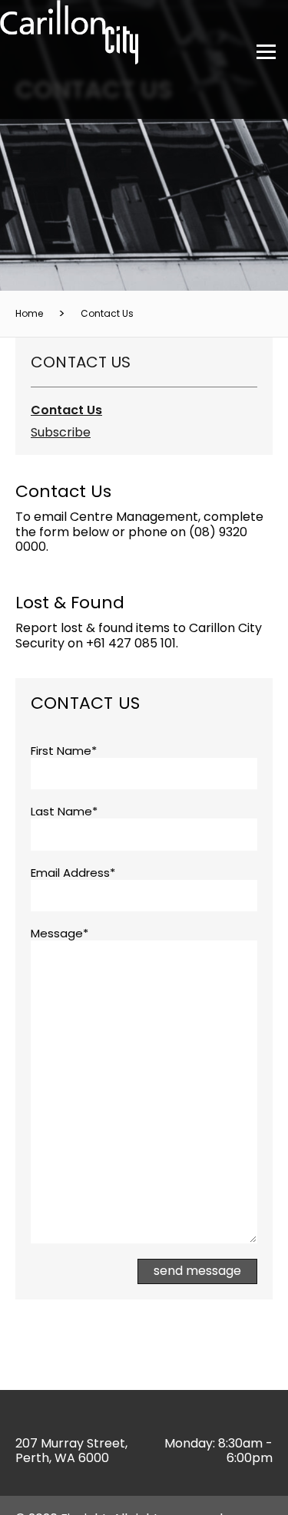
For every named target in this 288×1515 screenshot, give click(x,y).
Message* (59, 933)
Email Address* (73, 873)
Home (29, 313)
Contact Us (107, 313)
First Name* (64, 751)
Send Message (197, 1271)
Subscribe (61, 432)
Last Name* (64, 811)
